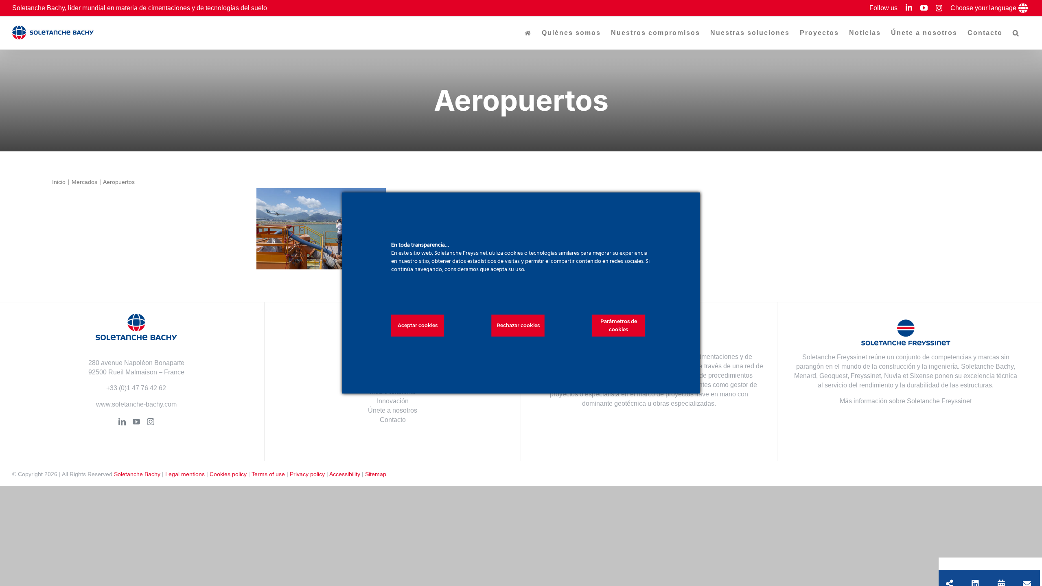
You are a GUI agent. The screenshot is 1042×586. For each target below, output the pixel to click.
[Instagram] (150, 421)
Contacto (393, 419)
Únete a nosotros (392, 410)
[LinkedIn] (122, 421)
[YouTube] (136, 421)
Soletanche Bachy (137, 474)
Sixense (921, 375)
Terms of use (268, 474)
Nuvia (892, 375)
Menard (805, 375)
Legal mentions (185, 474)
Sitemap (375, 474)
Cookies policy (228, 474)
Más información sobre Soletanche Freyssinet (906, 401)
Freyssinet (866, 375)
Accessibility (344, 474)
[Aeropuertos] (321, 228)
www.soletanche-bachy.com (136, 404)
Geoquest (833, 375)
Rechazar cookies (518, 325)
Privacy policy (307, 474)
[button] (1016, 33)
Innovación (393, 401)
